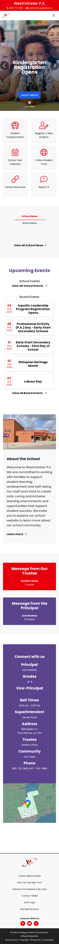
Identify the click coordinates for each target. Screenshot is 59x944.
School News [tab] (29, 216)
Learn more (15, 534)
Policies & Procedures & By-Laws (30, 889)
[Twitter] (22, 923)
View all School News (29, 245)
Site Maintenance (29, 909)
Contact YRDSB (29, 895)
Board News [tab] (30, 223)
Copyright (24, 940)
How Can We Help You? (29, 882)
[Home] (6, 15)
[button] (4, 65)
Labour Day (33, 381)
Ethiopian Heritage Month (33, 364)
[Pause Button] (29, 103)
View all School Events (28, 286)
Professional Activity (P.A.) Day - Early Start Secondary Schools (33, 327)
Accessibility (48, 940)
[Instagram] (36, 923)
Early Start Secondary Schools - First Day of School (33, 346)
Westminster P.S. (29, 3)
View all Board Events (27, 393)
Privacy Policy (11, 940)
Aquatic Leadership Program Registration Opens (33, 309)
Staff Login (29, 902)
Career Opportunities (29, 875)
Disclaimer (35, 940)
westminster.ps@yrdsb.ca (40, 8)
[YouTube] (29, 923)
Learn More (29, 95)
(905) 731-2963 (15, 8)
